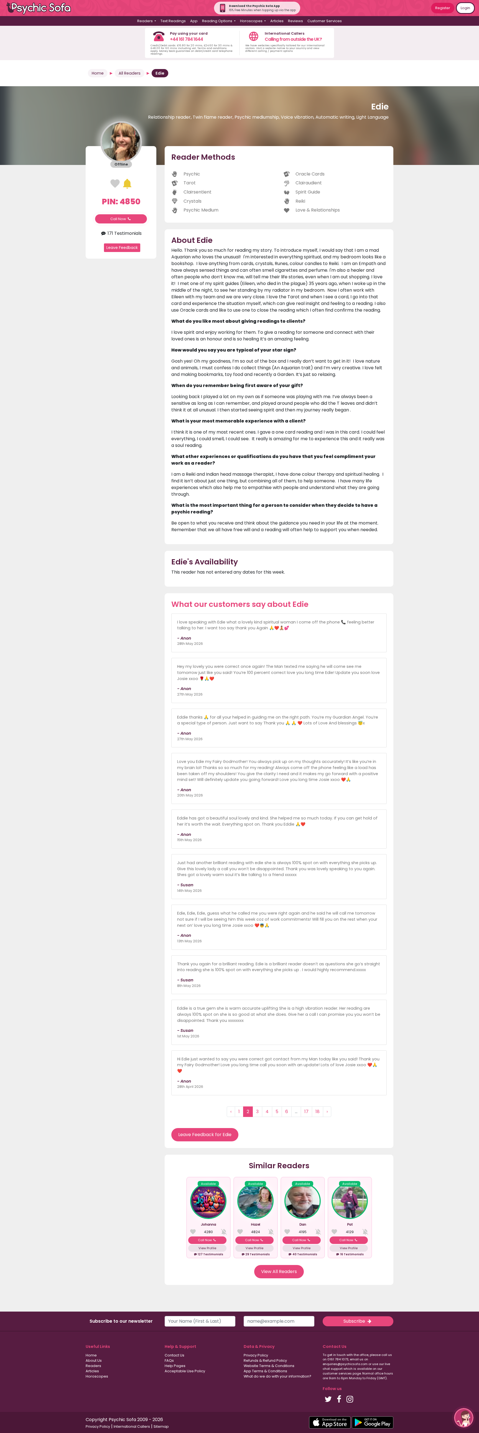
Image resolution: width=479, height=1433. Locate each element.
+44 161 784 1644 (186, 39)
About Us (94, 1360)
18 (317, 1111)
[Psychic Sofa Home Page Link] (41, 8)
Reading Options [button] (217, 21)
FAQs (169, 1360)
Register (442, 8)
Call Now (118, 219)
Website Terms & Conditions (269, 1365)
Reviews (295, 21)
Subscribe (354, 1321)
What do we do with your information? (277, 1376)
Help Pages (175, 1365)
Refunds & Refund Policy (265, 1360)
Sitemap (161, 1426)
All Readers (130, 73)
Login (465, 8)
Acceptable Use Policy (185, 1371)
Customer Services (324, 21)
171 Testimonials (124, 233)
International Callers (132, 1426)
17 (306, 1111)
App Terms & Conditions (265, 1371)
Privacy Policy (256, 1355)
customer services (337, 1373)
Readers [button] (145, 21)
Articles (277, 21)
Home (98, 73)
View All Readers (279, 1271)
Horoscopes (97, 1376)
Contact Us (174, 1355)
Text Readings (173, 21)
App (194, 21)
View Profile (207, 1248)
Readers (93, 1365)
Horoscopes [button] (251, 21)
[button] (463, 1417)
